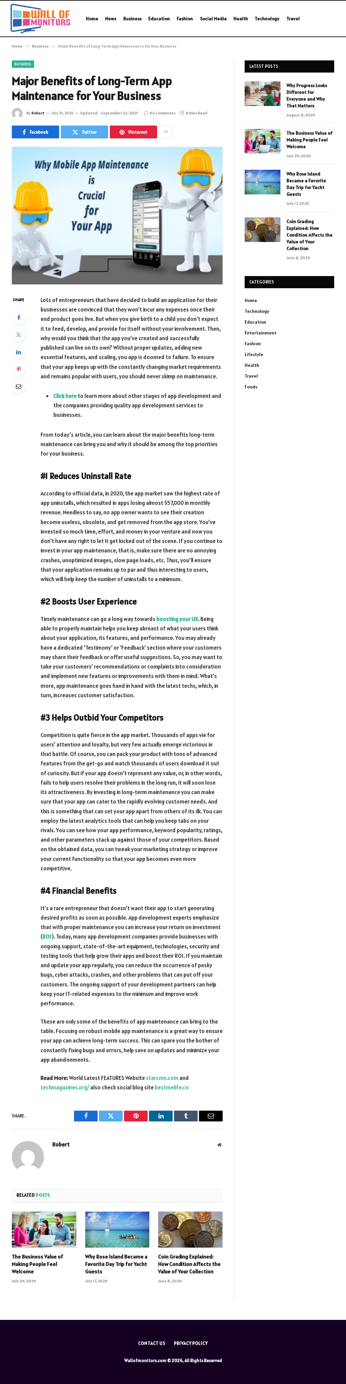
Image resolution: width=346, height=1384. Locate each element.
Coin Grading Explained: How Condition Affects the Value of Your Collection (189, 1264)
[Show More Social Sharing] (165, 132)
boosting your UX (177, 619)
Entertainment (260, 333)
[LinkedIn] (18, 352)
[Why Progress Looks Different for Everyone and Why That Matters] (262, 93)
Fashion (185, 19)
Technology (267, 19)
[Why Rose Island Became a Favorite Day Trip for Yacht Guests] (117, 1230)
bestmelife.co (172, 1087)
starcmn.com (162, 1078)
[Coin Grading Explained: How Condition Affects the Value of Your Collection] (190, 1230)
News (110, 19)
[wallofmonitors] (40, 18)
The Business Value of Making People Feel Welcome (37, 1264)
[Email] (18, 386)
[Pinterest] (18, 369)
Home (92, 19)
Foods (251, 387)
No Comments (163, 112)
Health (240, 19)
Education (159, 19)
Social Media (213, 19)
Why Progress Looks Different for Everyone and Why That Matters (307, 95)
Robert (38, 112)
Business (132, 19)
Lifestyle (254, 354)
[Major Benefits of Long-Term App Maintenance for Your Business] (117, 215)
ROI (47, 936)
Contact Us (152, 1343)
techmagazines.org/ (65, 1087)
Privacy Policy (191, 1343)
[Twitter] (18, 335)
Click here (65, 396)
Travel (293, 19)
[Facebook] (18, 317)
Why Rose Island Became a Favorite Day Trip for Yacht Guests (116, 1264)
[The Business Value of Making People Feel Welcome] (44, 1230)
